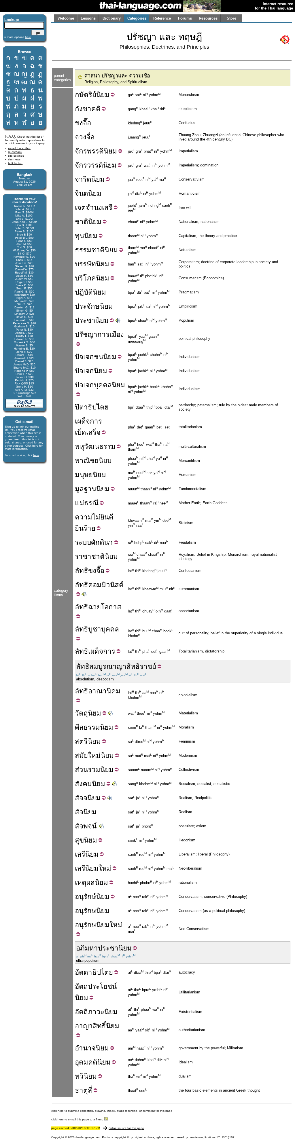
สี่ (90, 1090)
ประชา (85, 320)
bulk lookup (15, 163)
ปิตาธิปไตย (92, 407)
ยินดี (107, 517)
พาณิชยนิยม (93, 460)
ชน (98, 357)
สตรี (81, 741)
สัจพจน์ (86, 826)
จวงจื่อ (84, 137)
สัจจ (81, 798)
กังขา (83, 109)
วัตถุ (81, 713)
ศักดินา (102, 542)
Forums (185, 18)
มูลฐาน (85, 489)
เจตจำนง (88, 207)
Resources (208, 18)
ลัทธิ (81, 570)
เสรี (107, 207)
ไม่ (96, 517)
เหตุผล (85, 882)
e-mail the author (19, 148)
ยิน (79, 528)
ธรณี (91, 503)
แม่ (79, 503)
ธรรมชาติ (90, 250)
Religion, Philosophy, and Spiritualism (115, 82)
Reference (162, 18)
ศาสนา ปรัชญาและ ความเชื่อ (117, 76)
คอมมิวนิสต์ (106, 585)
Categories (136, 18)
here (36, 455)
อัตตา (83, 972)
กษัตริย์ (85, 94)
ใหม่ (105, 868)
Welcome (66, 18)
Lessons (88, 18)
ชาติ (81, 221)
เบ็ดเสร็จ (88, 432)
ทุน (79, 236)
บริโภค (85, 278)
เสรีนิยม (87, 868)
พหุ (79, 446)
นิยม (102, 94)
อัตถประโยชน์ (96, 986)
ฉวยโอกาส (104, 607)
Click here (31, 445)
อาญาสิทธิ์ (90, 1026)
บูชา (94, 629)
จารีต (83, 179)
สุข (79, 840)
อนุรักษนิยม (92, 911)
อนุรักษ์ (85, 896)
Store (231, 18)
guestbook (15, 151)
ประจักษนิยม (94, 306)
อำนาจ (85, 1048)
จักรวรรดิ (89, 165)
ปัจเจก (84, 357)
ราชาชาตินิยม (96, 556)
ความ (83, 517)
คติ (96, 109)
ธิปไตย (102, 972)
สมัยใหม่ (88, 755)
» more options (17, 37)
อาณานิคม (104, 691)
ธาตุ (81, 1090)
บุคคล (103, 385)
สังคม (83, 784)
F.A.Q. (10, 136)
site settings (16, 155)
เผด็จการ (88, 421)
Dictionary (112, 18)
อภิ (80, 948)
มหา (91, 948)
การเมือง (110, 334)
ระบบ (83, 542)
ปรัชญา (86, 334)
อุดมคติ (86, 1062)
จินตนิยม (88, 193)
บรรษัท (85, 264)
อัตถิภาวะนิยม (96, 1012)
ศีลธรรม (87, 727)
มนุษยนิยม (90, 475)
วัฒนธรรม (100, 446)
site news (14, 159)
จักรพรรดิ (89, 151)
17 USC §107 (225, 1137)
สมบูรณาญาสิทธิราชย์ (122, 666)
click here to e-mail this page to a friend (77, 1119)
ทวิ (79, 1076)
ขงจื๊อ (83, 123)
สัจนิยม (86, 812)
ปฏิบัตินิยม (90, 292)
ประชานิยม (115, 948)
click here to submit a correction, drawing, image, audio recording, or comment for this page (111, 1110)
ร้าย (89, 528)
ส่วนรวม (87, 769)
